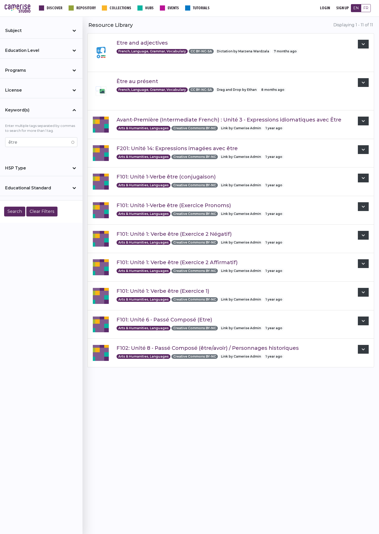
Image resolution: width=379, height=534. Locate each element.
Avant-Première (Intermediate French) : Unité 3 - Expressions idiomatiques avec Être (229, 120)
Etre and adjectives (142, 43)
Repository (86, 8)
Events (173, 8)
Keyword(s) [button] (17, 110)
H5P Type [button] (15, 168)
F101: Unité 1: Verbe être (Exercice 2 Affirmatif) (177, 262)
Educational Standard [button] (28, 187)
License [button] (13, 90)
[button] (363, 44)
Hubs (149, 8)
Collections (120, 8)
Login (325, 8)
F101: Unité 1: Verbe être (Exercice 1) (163, 291)
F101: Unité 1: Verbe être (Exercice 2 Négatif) (174, 234)
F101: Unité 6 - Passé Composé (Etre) (164, 320)
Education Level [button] (22, 50)
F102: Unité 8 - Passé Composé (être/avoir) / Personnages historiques (208, 348)
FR (365, 8)
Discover (54, 8)
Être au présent (137, 81)
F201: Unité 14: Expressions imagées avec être (177, 148)
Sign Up (342, 8)
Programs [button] (15, 70)
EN (356, 8)
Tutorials (201, 8)
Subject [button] (13, 30)
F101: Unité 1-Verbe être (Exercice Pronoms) (174, 205)
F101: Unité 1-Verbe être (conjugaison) (166, 177)
